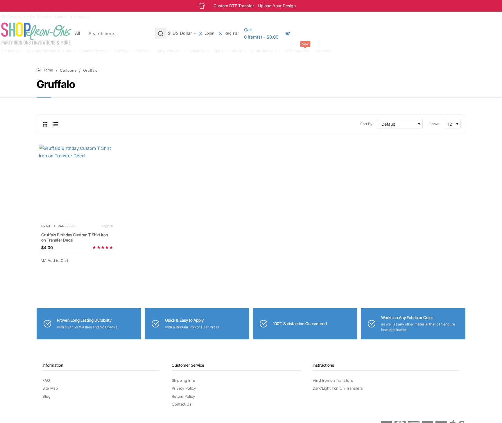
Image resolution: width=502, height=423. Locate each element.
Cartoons (68, 70)
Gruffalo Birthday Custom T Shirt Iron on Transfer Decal (74, 237)
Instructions (323, 365)
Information (52, 365)
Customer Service (188, 365)
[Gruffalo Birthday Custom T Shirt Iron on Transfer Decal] (77, 183)
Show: (434, 124)
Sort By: (366, 124)
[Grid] (45, 124)
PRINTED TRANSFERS (58, 226)
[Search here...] (160, 33)
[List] (55, 124)
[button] (55, 260)
